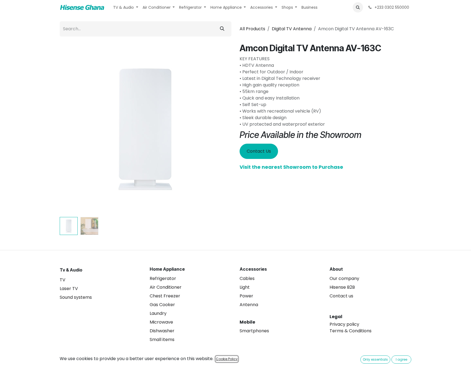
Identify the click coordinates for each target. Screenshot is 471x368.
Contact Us (259, 151)
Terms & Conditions (351, 331)
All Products (252, 29)
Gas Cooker (162, 304)
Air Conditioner (166, 287)
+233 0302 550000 (391, 7)
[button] (358, 7)
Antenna (249, 304)
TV (62, 280)
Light (245, 287)
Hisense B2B (342, 287)
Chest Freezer (165, 296)
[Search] (222, 29)
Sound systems (76, 297)
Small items (162, 339)
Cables (247, 278)
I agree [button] (401, 359)
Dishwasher (162, 331)
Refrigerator (163, 278)
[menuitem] (125, 7)
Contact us (341, 296)
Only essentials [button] (375, 359)
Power (246, 296)
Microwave (161, 322)
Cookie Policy (227, 359)
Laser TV (69, 288)
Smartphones (254, 331)
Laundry (158, 313)
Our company (344, 278)
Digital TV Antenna (292, 29)
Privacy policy (344, 324)
